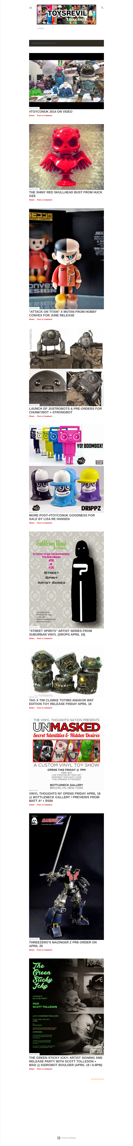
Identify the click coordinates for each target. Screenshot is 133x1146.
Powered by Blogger (68, 1138)
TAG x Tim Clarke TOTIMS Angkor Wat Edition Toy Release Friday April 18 (61, 702)
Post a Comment (44, 115)
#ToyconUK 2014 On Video (50, 111)
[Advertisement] (66, 1105)
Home (41, 28)
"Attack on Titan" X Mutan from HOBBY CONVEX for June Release (63, 313)
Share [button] (32, 115)
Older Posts (97, 1079)
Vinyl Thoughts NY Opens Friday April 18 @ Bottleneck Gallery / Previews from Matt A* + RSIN (64, 797)
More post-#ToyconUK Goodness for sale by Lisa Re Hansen (62, 517)
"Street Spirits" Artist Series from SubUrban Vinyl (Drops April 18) (60, 632)
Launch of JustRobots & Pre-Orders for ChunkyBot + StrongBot (65, 410)
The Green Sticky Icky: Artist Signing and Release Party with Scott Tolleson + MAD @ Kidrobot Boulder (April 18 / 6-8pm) (65, 1061)
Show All (97, 43)
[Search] (102, 7)
